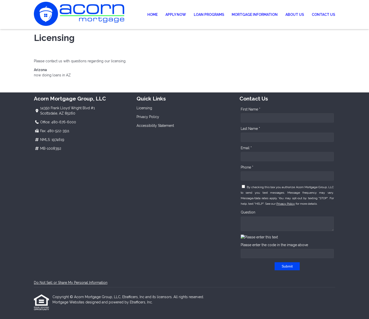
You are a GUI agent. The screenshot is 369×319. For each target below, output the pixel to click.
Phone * (247, 167)
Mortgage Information (255, 15)
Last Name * (250, 129)
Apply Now (175, 15)
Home (152, 15)
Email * (246, 148)
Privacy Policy (148, 117)
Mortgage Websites (68, 302)
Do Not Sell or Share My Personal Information (70, 283)
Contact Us (323, 15)
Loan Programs (209, 15)
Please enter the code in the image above (274, 245)
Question (248, 212)
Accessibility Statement (155, 126)
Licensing (144, 108)
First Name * (250, 109)
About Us (294, 15)
